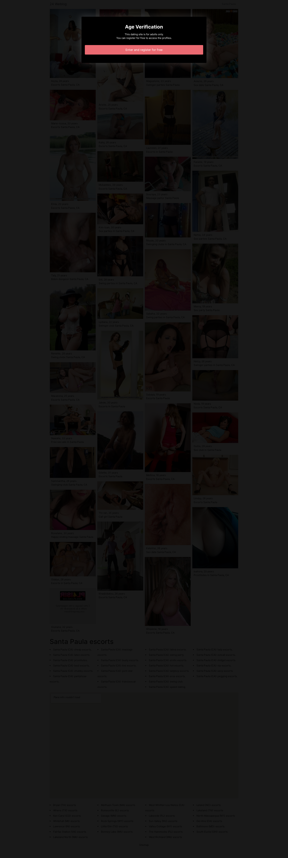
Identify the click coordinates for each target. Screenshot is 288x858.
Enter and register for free (144, 50)
